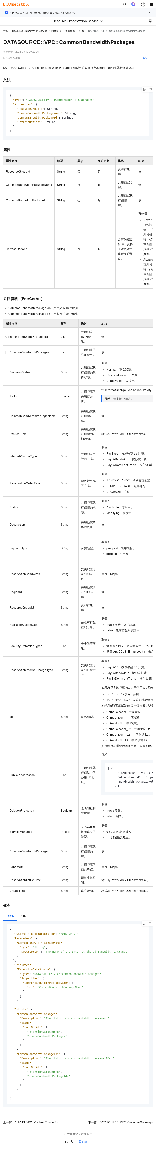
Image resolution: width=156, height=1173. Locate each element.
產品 (145, 57)
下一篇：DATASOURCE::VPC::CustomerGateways (120, 1122)
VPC (81, 30)
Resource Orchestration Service (29, 30)
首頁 (5, 31)
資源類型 (70, 30)
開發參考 (56, 30)
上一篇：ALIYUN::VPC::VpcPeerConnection (31, 1122)
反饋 (84, 1141)
